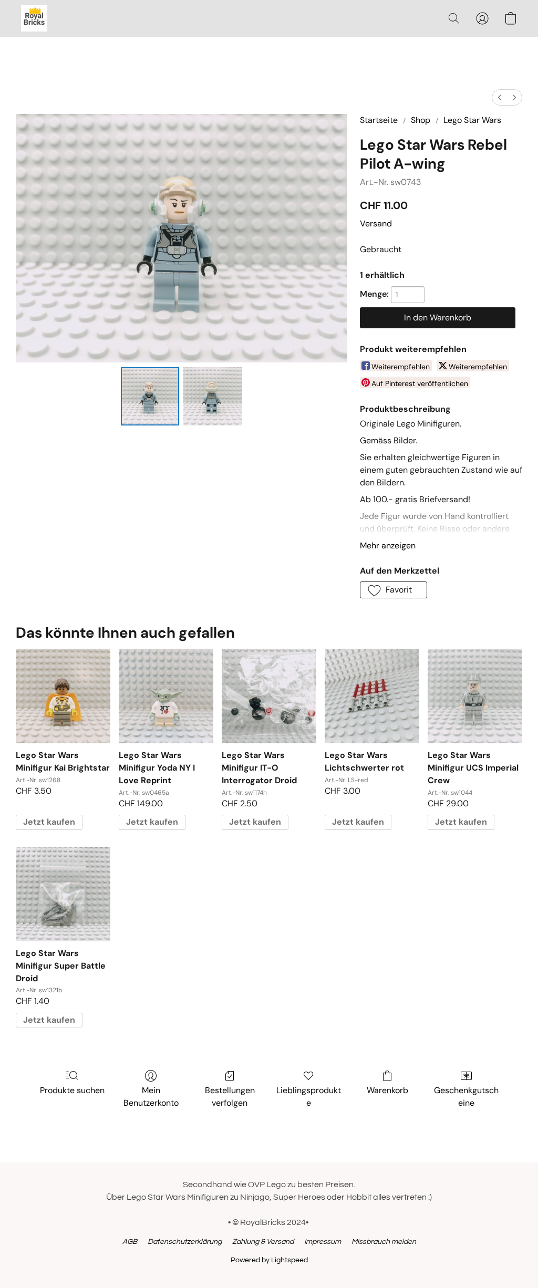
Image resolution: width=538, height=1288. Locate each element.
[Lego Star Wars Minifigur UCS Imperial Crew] (475, 696)
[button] (34, 18)
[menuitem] (499, 97)
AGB (129, 1241)
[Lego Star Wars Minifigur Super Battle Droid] (63, 894)
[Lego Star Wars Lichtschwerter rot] (372, 696)
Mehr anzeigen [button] (388, 545)
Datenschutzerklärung (185, 1241)
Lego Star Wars (472, 120)
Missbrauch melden (383, 1241)
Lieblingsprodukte (308, 1096)
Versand (376, 223)
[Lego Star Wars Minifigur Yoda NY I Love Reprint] (166, 696)
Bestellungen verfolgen (230, 1096)
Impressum (322, 1241)
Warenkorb (387, 1090)
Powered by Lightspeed (269, 1260)
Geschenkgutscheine (466, 1096)
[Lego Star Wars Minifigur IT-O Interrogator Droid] (269, 696)
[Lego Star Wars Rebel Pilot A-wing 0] (150, 396)
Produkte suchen (72, 1090)
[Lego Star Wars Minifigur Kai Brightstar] (63, 696)
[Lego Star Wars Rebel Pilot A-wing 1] (212, 396)
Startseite (379, 120)
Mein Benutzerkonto (151, 1096)
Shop (420, 120)
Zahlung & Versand (263, 1241)
